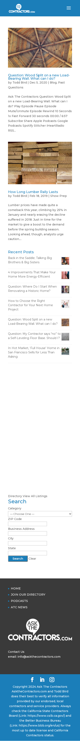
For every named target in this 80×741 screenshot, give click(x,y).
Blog (53, 82)
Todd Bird (20, 82)
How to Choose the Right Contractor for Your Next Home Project (30, 305)
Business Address (21, 529)
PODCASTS (19, 601)
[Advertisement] (40, 409)
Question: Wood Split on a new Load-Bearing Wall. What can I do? (39, 76)
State (12, 548)
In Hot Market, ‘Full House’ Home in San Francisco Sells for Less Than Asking (33, 352)
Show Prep (58, 196)
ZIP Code (15, 519)
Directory (15, 496)
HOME (16, 588)
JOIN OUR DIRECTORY (28, 594)
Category (14, 508)
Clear (32, 558)
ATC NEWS (19, 607)
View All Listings (35, 496)
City (11, 538)
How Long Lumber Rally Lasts (33, 192)
